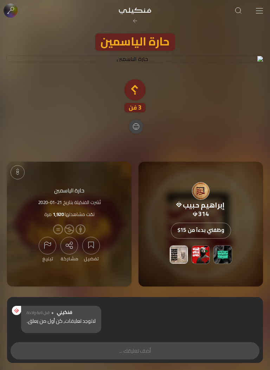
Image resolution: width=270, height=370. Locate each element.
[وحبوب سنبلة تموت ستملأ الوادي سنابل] (178, 254)
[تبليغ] (47, 245)
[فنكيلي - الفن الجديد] (135, 10)
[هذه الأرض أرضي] (201, 254)
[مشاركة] (69, 245)
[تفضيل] (91, 245)
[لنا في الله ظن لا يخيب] (222, 254)
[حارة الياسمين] (135, 59)
